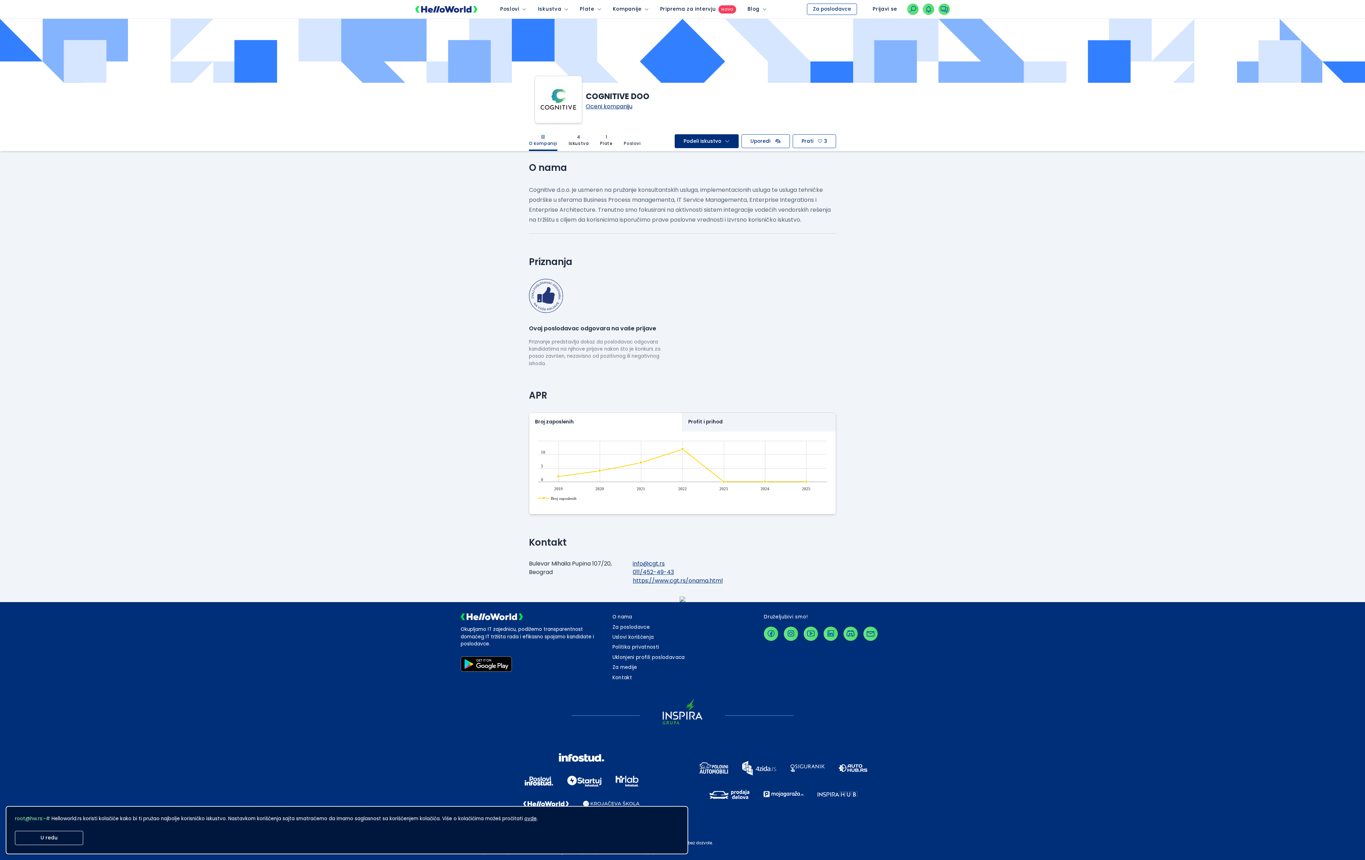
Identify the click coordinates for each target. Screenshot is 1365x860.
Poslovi (509, 9)
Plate (587, 9)
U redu (49, 837)
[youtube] (811, 634)
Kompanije (627, 9)
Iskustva (549, 9)
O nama (622, 616)
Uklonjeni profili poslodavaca (648, 657)
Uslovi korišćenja (633, 637)
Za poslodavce (832, 9)
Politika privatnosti (635, 647)
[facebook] (771, 634)
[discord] (851, 634)
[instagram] (791, 634)
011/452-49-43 (653, 572)
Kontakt (622, 677)
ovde (530, 818)
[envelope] (870, 634)
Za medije (624, 667)
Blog (754, 9)
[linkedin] (831, 634)
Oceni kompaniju (609, 106)
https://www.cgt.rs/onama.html (678, 581)
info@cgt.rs (649, 563)
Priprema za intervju (688, 9)
